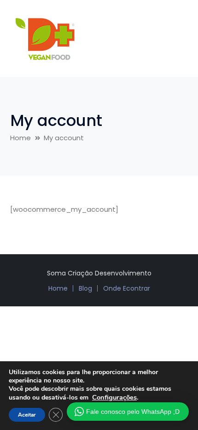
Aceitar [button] (27, 414)
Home (20, 138)
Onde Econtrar (126, 288)
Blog (85, 288)
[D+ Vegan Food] (44, 38)
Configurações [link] (114, 397)
